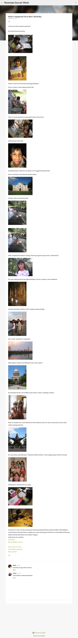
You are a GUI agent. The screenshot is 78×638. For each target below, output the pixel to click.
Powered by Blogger (40, 632)
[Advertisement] (39, 616)
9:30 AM (18, 565)
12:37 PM (19, 573)
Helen (14, 565)
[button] (9, 22)
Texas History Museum (15, 549)
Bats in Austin (12, 551)
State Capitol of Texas (14, 547)
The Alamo (11, 539)
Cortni (14, 573)
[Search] (76, 2)
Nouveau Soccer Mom (16, 2)
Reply (14, 570)
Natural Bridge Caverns (15, 542)
